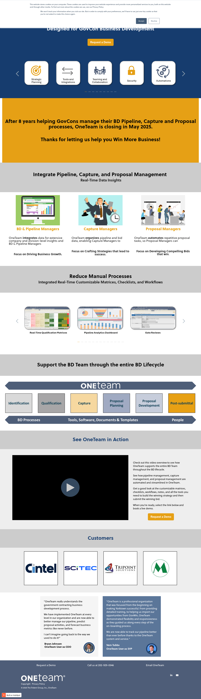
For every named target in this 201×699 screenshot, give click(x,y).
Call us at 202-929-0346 (100, 665)
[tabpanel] (37, 73)
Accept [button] (141, 21)
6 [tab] (104, 93)
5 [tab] (100, 93)
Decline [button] (154, 21)
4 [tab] (97, 93)
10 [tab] (112, 343)
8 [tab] (112, 93)
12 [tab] (119, 343)
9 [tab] (115, 93)
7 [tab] (108, 93)
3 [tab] (93, 93)
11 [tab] (115, 343)
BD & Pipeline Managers (38, 228)
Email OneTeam (155, 665)
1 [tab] (86, 93)
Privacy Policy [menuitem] (38, 684)
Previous (18, 73)
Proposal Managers (163, 228)
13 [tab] (123, 343)
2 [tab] (89, 93)
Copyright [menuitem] (25, 684)
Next (182, 73)
